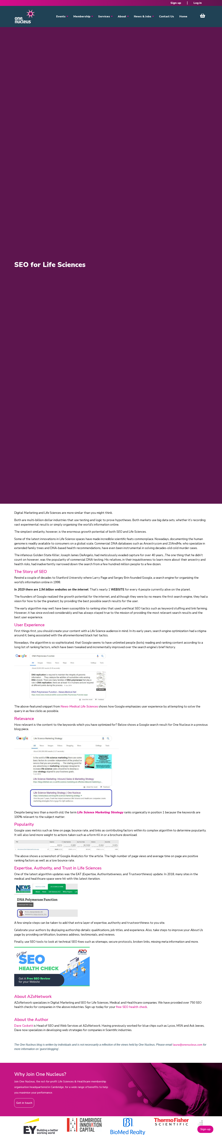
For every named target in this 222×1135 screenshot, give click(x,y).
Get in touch (24, 1103)
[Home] (24, 16)
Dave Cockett (23, 1026)
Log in (198, 3)
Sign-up (175, 3)
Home (183, 16)
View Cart (202, 15)
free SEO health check (131, 1007)
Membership (81, 16)
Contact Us (166, 16)
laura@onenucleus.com (187, 1045)
